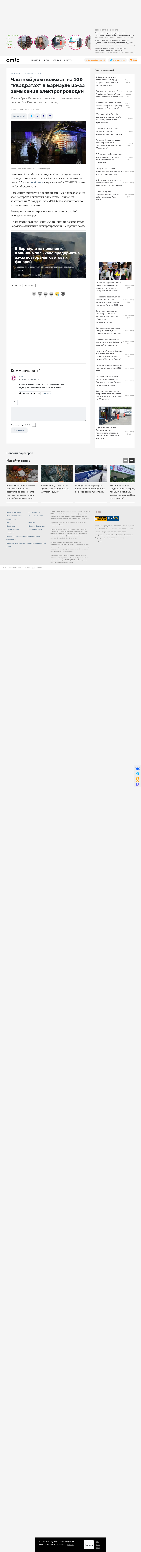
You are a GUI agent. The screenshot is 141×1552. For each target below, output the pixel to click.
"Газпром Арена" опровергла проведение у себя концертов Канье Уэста (108, 195)
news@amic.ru (67, 536)
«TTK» (39, 568)
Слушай (56, 60)
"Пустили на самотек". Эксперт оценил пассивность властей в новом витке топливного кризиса (107, 432)
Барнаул (16, 285)
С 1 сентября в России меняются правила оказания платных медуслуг (109, 131)
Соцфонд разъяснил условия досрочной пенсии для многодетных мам (109, 171)
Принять (89, 1545)
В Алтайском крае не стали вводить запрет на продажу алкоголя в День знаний (109, 105)
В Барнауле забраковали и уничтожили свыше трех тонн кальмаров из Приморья (109, 158)
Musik (21, 376)
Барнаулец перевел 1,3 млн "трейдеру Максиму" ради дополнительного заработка (109, 94)
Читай (46, 60)
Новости (35, 60)
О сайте (32, 523)
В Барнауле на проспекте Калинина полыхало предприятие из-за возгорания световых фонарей (47, 255)
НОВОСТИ (16, 73)
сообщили (36, 182)
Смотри (68, 60)
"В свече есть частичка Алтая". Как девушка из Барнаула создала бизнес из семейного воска (108, 380)
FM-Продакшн (34, 512)
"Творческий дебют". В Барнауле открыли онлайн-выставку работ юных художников (109, 118)
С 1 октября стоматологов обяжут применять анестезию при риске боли (109, 182)
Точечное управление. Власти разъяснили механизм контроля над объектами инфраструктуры (107, 316)
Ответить (46, 393)
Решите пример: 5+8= (21, 425)
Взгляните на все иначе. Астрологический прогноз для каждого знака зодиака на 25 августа (109, 395)
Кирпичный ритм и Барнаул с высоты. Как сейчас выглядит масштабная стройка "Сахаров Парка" (109, 355)
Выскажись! (19, 116)
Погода (9, 523)
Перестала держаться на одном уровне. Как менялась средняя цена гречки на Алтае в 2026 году (109, 301)
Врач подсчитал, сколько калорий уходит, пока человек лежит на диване (108, 331)
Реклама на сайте (36, 516)
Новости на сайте (13, 512)
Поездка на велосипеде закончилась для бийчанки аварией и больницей (109, 342)
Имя (13, 401)
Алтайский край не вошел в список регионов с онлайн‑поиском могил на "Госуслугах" (109, 144)
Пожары (29, 285)
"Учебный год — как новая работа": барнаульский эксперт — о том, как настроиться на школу (108, 286)
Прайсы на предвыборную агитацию (12, 529)
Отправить (19, 430)
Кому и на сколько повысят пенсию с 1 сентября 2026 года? (109, 368)
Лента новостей (104, 70)
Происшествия (33, 73)
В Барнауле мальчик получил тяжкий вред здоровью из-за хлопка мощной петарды (107, 81)
